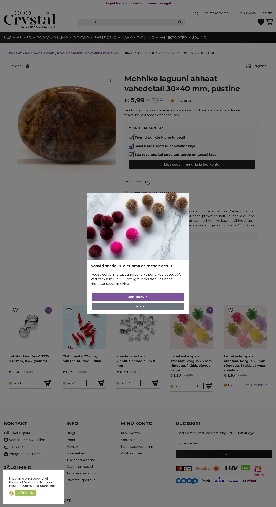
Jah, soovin (138, 297)
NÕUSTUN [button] (25, 493)
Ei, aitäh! (138, 306)
